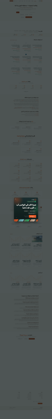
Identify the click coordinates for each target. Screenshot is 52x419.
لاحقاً (16, 217)
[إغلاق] (15, 199)
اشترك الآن (32, 216)
